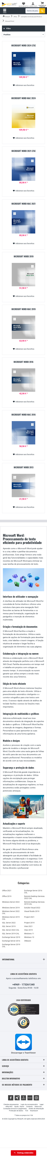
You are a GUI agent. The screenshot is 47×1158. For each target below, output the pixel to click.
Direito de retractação (36, 1109)
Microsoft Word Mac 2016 (23, 414)
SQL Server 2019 (9, 926)
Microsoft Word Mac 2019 (23, 309)
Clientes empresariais (11, 1104)
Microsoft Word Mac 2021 (23, 203)
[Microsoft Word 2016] (23, 380)
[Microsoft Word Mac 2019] (23, 327)
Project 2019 (29, 923)
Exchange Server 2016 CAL (33, 892)
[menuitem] (42, 4)
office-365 (8, 1106)
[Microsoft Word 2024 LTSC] (23, 63)
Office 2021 (6, 891)
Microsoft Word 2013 (23, 467)
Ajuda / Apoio (19, 1106)
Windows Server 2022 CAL (11, 912)
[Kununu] (30, 1097)
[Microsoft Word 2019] (23, 274)
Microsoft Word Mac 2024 (23, 98)
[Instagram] (36, 1097)
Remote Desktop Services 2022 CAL (34, 897)
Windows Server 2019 (11, 908)
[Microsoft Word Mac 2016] (23, 432)
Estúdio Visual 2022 (32, 908)
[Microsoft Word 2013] (23, 485)
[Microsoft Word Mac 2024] (23, 116)
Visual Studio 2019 (31, 911)
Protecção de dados (16, 1111)
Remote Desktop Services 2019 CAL (34, 903)
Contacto (29, 1106)
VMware (27, 941)
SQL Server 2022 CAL (10, 930)
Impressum (34, 1111)
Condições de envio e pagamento (15, 1109)
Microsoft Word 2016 (23, 362)
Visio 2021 (28, 926)
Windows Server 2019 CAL (11, 918)
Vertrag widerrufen (25, 1153)
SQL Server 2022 (9, 923)
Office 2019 (6, 896)
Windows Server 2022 (11, 902)
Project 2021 (29, 917)
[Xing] (17, 1097)
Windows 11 (29, 934)
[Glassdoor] (23, 1097)
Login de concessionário (29, 1104)
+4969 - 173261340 (23, 984)
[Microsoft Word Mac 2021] (23, 221)
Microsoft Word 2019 (23, 256)
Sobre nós (38, 1106)
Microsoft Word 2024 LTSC (23, 45)
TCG (26, 1111)
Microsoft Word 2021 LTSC (23, 151)
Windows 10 (29, 937)
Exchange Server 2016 (11, 941)
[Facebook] (10, 1097)
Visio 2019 (28, 930)
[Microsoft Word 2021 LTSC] (23, 169)
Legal (41, 1104)
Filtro (8, 28)
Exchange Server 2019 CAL (11, 945)
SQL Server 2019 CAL (10, 934)
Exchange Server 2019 (11, 937)
